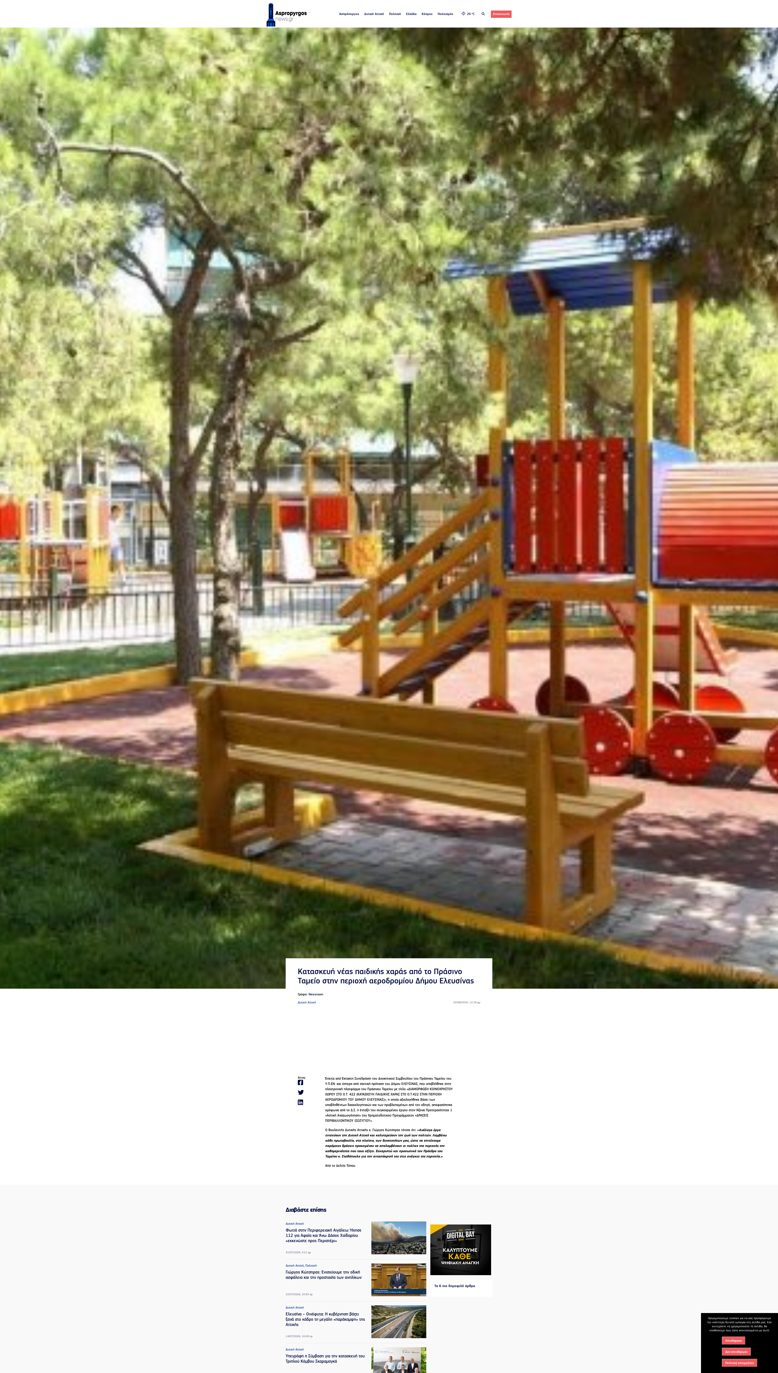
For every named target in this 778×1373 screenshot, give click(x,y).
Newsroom (316, 994)
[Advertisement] (389, 1040)
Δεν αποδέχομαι (736, 1351)
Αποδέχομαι (733, 1340)
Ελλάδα (411, 14)
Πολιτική (395, 14)
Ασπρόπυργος (349, 14)
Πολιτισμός (445, 14)
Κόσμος (427, 14)
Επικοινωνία (501, 14)
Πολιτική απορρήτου (739, 1362)
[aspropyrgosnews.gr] (286, 25)
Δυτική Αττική (374, 14)
